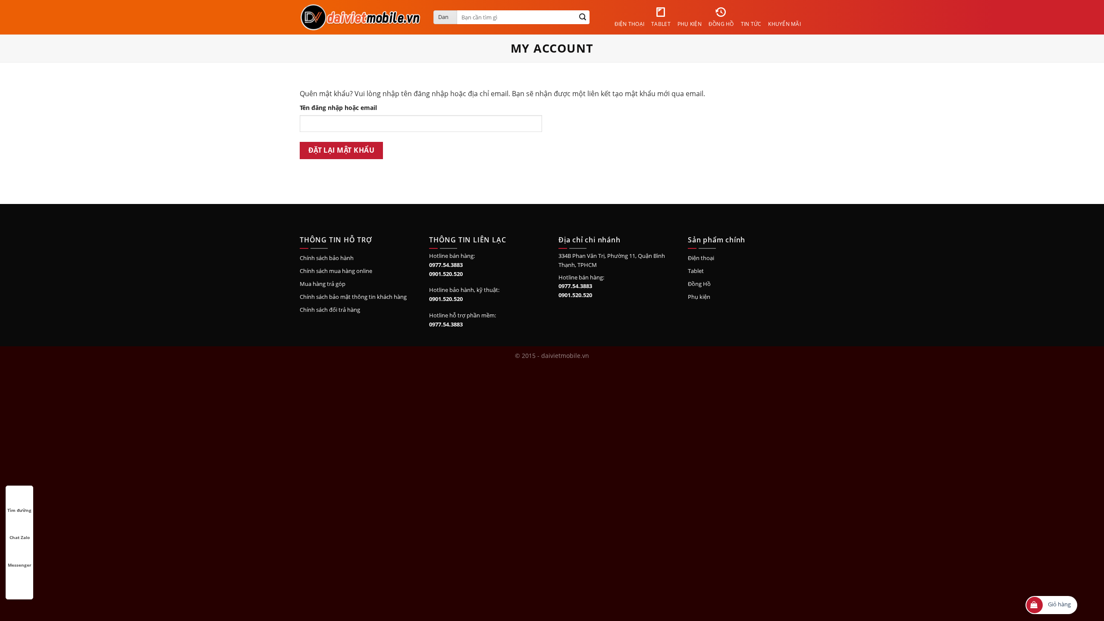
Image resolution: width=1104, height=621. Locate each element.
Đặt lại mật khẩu (341, 150)
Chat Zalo (19, 537)
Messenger (19, 565)
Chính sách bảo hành (327, 258)
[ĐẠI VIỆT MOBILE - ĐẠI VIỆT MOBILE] (360, 17)
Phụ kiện (699, 297)
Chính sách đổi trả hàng (330, 310)
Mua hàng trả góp (322, 284)
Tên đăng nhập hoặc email (338, 108)
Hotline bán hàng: (452, 256)
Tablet (696, 271)
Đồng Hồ (699, 284)
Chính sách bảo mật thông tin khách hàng (353, 297)
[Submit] (582, 17)
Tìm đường (19, 510)
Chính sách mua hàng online (336, 271)
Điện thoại (701, 258)
